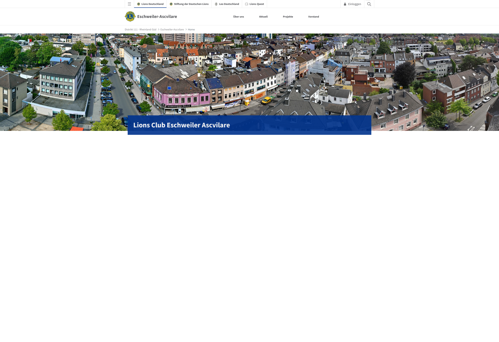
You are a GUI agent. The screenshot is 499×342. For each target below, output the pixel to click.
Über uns (238, 16)
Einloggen (354, 4)
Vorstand (313, 16)
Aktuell (263, 16)
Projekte (288, 16)
